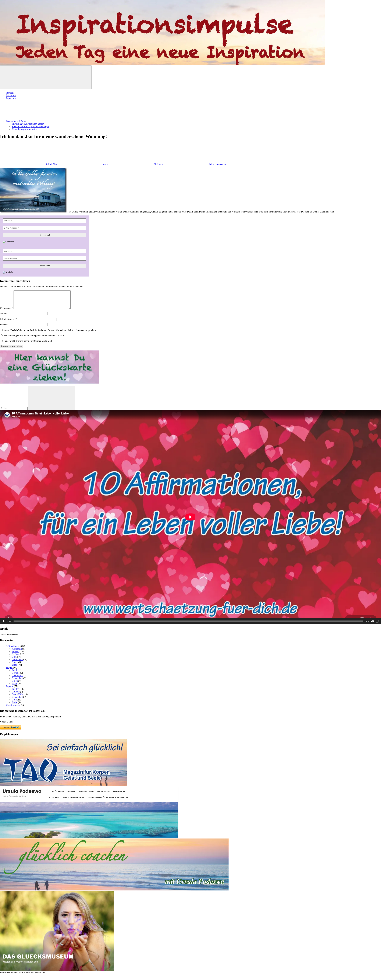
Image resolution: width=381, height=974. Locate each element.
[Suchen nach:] (14, 408)
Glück (15, 662)
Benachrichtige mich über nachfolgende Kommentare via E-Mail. (34, 335)
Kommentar (6, 308)
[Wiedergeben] (3, 621)
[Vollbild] (377, 621)
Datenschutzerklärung (16, 121)
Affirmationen (12, 646)
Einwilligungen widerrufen (24, 129)
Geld (14, 656)
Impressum (11, 98)
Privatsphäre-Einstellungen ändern (28, 124)
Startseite (10, 93)
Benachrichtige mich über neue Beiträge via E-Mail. (28, 341)
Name (3, 313)
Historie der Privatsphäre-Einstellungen (30, 126)
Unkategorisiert (13, 705)
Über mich (11, 95)
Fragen (9, 667)
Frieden (15, 651)
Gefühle (15, 654)
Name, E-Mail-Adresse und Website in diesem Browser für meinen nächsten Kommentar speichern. (50, 330)
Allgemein (158, 164)
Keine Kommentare (218, 164)
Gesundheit (17, 659)
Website (3, 324)
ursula (105, 164)
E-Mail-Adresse (8, 319)
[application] (190, 517)
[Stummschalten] (372, 621)
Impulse (9, 686)
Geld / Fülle (17, 675)
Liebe (14, 665)
